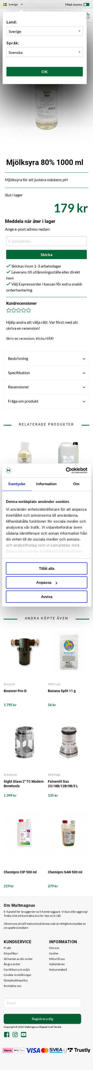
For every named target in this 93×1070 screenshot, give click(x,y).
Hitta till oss (57, 959)
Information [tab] (46, 484)
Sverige (15, 5)
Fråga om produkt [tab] (23, 401)
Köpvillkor (11, 953)
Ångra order (12, 964)
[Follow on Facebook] (6, 1035)
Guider (54, 953)
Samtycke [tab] (16, 484)
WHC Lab (54, 684)
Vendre (58, 1027)
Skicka (46, 254)
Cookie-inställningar (17, 975)
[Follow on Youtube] (23, 1035)
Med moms (73, 4)
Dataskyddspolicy (16, 980)
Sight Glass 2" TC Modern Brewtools (24, 783)
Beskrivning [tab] (18, 358)
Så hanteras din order (18, 959)
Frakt (7, 948)
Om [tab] (76, 484)
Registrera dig (42, 1019)
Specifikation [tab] (19, 372)
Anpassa (43, 582)
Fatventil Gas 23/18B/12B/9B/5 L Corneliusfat (63, 783)
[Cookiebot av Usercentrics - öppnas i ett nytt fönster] (66, 470)
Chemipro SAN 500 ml (65, 872)
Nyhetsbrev (57, 964)
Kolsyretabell (58, 969)
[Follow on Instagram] (15, 1035)
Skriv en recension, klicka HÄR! (30, 338)
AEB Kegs (54, 774)
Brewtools (10, 774)
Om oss (54, 948)
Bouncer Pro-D (15, 691)
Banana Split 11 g (62, 691)
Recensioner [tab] (18, 386)
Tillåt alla (46, 568)
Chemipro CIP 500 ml (20, 872)
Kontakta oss (12, 986)
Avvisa (46, 597)
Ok (44, 71)
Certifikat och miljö (17, 969)
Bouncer (9, 684)
